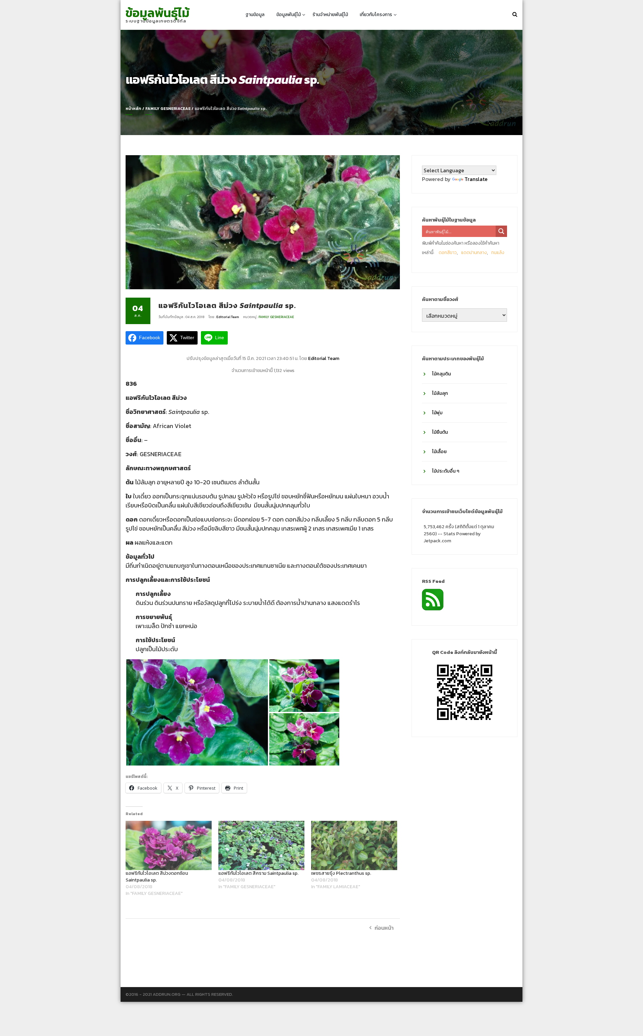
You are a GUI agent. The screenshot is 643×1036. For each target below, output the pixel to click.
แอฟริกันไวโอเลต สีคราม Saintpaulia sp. (258, 873)
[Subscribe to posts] (432, 599)
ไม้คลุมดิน (441, 373)
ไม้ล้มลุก (440, 393)
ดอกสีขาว (448, 252)
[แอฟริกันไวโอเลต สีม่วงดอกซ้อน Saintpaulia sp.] (169, 845)
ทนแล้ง (497, 252)
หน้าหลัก (133, 109)
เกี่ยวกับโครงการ (376, 14)
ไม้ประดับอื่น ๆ (445, 471)
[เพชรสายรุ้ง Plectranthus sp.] (354, 845)
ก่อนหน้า (384, 928)
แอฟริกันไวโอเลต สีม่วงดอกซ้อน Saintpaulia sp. (157, 876)
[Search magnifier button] (501, 231)
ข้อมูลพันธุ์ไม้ (158, 13)
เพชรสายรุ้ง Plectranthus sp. (341, 873)
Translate (476, 179)
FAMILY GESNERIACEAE (168, 109)
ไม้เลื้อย (439, 451)
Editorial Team (228, 316)
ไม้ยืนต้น (440, 432)
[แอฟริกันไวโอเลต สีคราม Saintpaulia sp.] (261, 845)
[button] (197, 712)
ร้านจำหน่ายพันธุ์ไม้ (330, 14)
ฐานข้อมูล (255, 14)
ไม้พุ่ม (437, 412)
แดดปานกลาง (474, 252)
